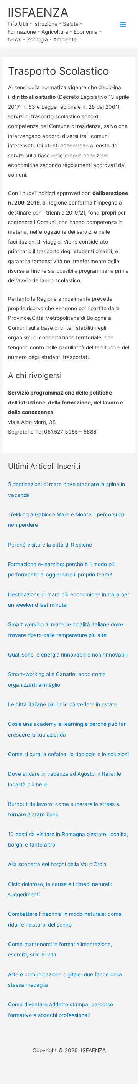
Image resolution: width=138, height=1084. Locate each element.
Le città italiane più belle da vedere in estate (62, 704)
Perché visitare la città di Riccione (50, 545)
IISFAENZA (38, 12)
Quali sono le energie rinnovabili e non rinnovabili (68, 655)
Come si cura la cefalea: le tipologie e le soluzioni (68, 754)
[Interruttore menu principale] (123, 24)
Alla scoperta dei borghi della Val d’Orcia (57, 864)
